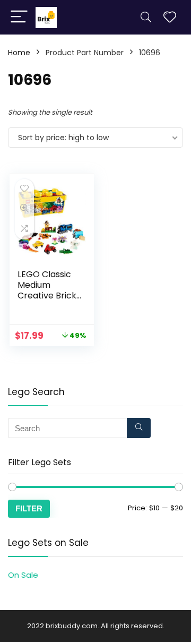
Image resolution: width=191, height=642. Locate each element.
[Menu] (19, 17)
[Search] (146, 17)
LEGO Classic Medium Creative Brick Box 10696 (47, 290)
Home (19, 52)
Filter (28, 508)
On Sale (23, 574)
